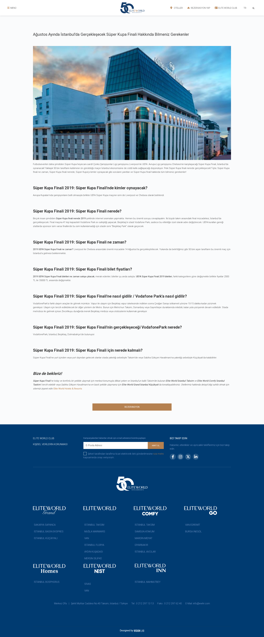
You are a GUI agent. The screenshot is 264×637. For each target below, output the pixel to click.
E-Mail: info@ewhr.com (197, 603)
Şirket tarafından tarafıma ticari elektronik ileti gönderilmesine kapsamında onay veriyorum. (123, 455)
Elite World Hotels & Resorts (68, 388)
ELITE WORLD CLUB (227, 8)
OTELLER (178, 8)
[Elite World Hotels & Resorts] (254, 8)
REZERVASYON (132, 407)
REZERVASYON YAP (200, 8)
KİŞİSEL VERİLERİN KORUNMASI (50, 444)
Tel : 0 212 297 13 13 (142, 603)
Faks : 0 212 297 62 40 (169, 603)
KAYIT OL (156, 446)
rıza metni (158, 453)
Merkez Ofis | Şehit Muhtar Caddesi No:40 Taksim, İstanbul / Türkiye (91, 603)
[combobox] (245, 8)
